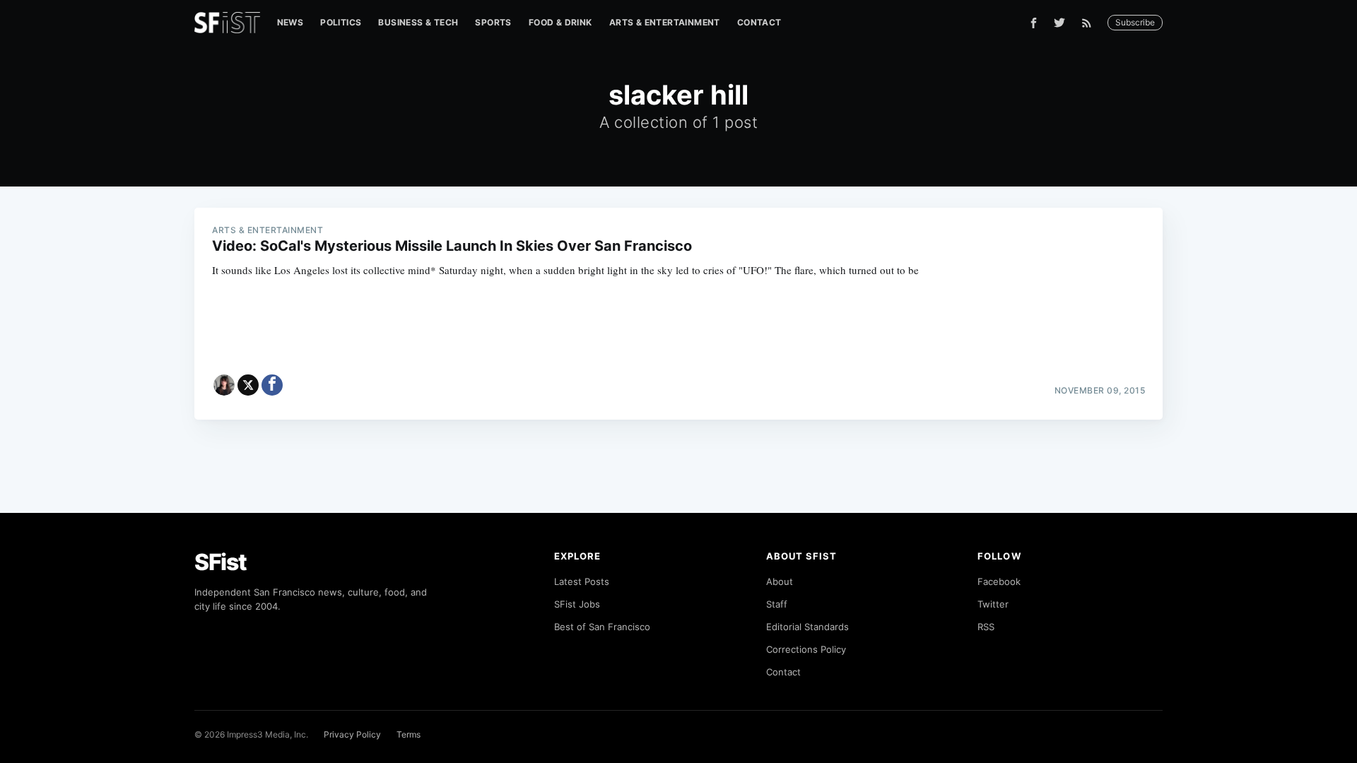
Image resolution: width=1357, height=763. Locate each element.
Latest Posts (581, 581)
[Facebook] (1033, 23)
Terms (408, 734)
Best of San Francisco (602, 626)
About (779, 581)
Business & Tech (418, 22)
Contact (759, 22)
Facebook (999, 581)
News (290, 22)
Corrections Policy (806, 649)
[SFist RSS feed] (1090, 23)
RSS (985, 626)
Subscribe (1135, 22)
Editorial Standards (807, 626)
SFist (220, 562)
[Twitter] (1059, 22)
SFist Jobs (577, 604)
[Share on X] (248, 385)
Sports (493, 22)
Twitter (993, 604)
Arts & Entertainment (664, 22)
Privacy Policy (352, 734)
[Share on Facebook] (272, 385)
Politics (340, 22)
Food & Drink (560, 22)
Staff (776, 604)
